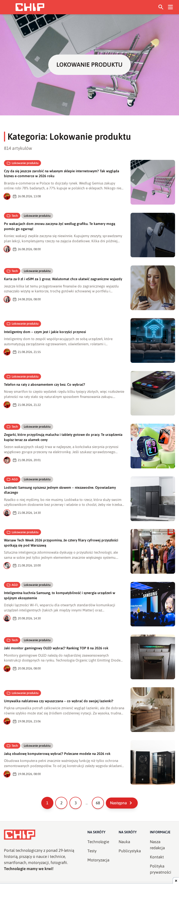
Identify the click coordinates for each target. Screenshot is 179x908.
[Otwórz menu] (170, 7)
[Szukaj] (161, 7)
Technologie (98, 841)
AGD (15, 479)
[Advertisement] (89, 896)
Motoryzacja (98, 860)
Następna (118, 803)
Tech (15, 215)
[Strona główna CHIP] (29, 7)
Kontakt (157, 857)
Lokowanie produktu (25, 163)
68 (98, 803)
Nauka (124, 841)
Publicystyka (130, 851)
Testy (91, 851)
